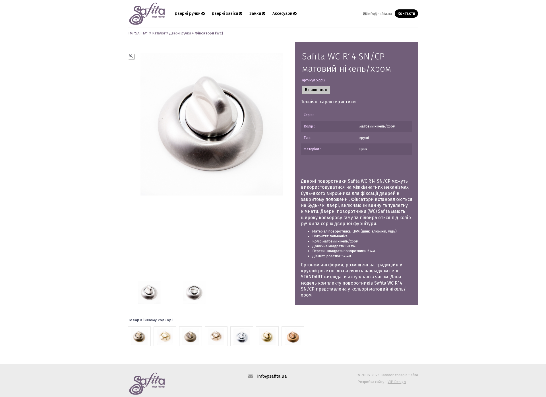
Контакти (406, 13)
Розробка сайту (370, 382)
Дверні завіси (225, 13)
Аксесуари (282, 13)
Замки (255, 13)
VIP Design (397, 382)
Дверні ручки (187, 13)
